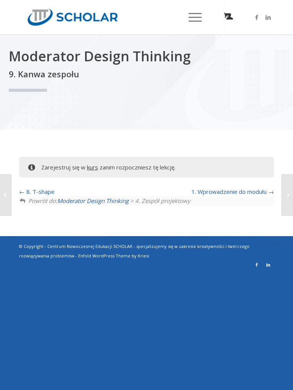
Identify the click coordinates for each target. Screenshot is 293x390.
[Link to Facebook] (256, 17)
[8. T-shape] (6, 195)
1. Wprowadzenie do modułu (230, 191)
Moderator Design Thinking (93, 201)
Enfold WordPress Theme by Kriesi (113, 256)
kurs (92, 167)
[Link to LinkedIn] (268, 17)
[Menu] (191, 17)
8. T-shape (40, 191)
